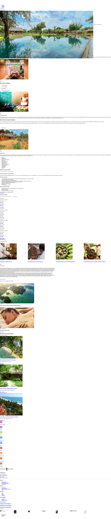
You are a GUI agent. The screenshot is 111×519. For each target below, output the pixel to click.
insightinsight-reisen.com (4, 475)
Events (3, 494)
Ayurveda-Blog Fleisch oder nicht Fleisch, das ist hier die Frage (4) (95, 261)
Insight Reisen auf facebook (5, 507)
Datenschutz (4, 515)
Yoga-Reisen (4, 484)
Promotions (3, 495)
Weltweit (1, 450)
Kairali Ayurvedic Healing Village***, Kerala (8, 388)
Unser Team (3, 487)
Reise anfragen (2, 10)
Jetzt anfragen (2, 207)
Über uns (3, 5)
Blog (2, 493)
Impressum (3, 514)
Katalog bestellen (4, 500)
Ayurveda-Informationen (5, 483)
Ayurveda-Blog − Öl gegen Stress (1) (6, 261)
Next (0, 81)
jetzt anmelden (2, 307)
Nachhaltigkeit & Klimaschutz (6, 489)
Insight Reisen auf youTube (5, 503)
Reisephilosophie (4, 488)
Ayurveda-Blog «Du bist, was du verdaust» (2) (35, 261)
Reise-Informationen (5, 482)
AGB (2, 516)
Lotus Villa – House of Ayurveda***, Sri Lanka (9, 416)
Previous (1, 80)
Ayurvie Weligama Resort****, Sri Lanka (7, 359)
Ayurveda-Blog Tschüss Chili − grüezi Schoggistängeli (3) (65, 261)
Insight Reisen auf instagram (5, 505)
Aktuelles (3, 6)
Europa (1, 445)
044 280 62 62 (2, 8)
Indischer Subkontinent (2, 424)
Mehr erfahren (2, 363)
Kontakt (3, 7)
